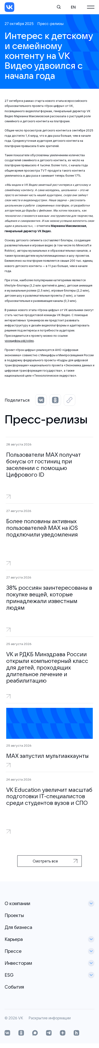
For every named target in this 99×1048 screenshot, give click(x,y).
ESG (9, 975)
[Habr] (76, 1033)
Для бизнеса (18, 927)
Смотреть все (45, 861)
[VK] (9, 7)
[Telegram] (49, 1033)
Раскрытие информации (50, 1018)
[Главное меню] (90, 7)
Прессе (13, 951)
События (14, 987)
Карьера (14, 939)
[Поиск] (59, 7)
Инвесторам (18, 963)
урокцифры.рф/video (19, 340)
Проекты (14, 915)
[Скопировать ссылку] (69, 400)
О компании (17, 903)
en (73, 7)
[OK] (21, 1033)
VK (20, 1018)
